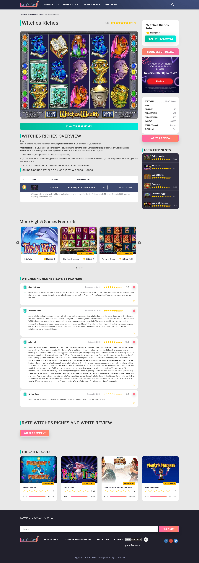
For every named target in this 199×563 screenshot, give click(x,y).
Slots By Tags (71, 5)
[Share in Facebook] (166, 541)
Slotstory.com (102, 557)
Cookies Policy (52, 539)
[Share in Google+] (171, 541)
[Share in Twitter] (176, 541)
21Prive (54, 187)
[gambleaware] (132, 545)
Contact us (102, 539)
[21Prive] (34, 187)
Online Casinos (92, 5)
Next (139, 242)
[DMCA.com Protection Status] (133, 539)
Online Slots (51, 5)
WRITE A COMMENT (35, 433)
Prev (17, 242)
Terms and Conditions (78, 539)
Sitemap (118, 539)
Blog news (111, 5)
